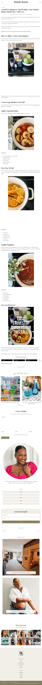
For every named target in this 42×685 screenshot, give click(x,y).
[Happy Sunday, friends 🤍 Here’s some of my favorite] (21, 641)
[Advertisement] (21, 86)
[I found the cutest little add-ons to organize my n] (13, 633)
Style (21, 494)
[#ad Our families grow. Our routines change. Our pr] (5, 641)
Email (16, 431)
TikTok (21, 674)
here (31, 14)
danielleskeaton (22, 627)
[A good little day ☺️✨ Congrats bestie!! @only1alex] (21, 633)
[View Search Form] (40, 2)
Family (21, 497)
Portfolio (21, 662)
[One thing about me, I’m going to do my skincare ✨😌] (5, 633)
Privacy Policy (5, 682)
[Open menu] (1, 2)
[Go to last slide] (2, 390)
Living (21, 503)
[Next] (39, 390)
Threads (21, 675)
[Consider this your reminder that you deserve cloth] (13, 641)
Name (3, 431)
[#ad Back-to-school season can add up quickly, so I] (37, 633)
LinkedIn (21, 677)
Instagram (35, 354)
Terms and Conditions (14, 682)
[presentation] (10, 388)
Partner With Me (21, 664)
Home (4, 7)
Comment (4, 417)
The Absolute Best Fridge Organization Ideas (10, 402)
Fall (2, 7)
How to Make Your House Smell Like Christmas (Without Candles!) (17, 31)
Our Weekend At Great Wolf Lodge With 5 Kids (21, 572)
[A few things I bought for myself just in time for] (29, 633)
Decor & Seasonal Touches (7, 363)
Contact (21, 667)
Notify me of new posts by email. (21, 434)
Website (30, 431)
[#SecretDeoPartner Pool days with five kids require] (29, 641)
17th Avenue (36, 683)
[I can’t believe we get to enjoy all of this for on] (37, 641)
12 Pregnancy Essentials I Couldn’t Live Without (21, 611)
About (21, 665)
